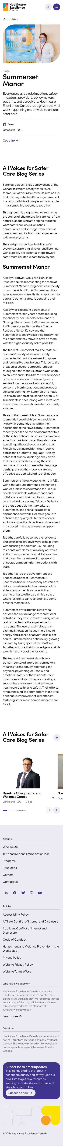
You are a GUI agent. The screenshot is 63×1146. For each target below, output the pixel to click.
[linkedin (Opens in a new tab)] (6, 892)
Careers (8, 874)
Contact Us (10, 881)
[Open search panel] (48, 6)
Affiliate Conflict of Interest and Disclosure (30, 921)
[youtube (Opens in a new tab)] (39, 892)
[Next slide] (56, 810)
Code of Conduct (14, 939)
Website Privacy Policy (18, 964)
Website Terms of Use (17, 971)
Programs (9, 861)
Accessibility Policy (16, 914)
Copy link (9, 140)
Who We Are (11, 847)
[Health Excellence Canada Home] (14, 7)
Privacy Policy (12, 957)
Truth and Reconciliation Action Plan (26, 854)
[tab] (5, 810)
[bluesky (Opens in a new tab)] (23, 892)
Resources (10, 868)
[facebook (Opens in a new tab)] (14, 892)
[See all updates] (56, 737)
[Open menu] (56, 6)
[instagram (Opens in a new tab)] (31, 892)
